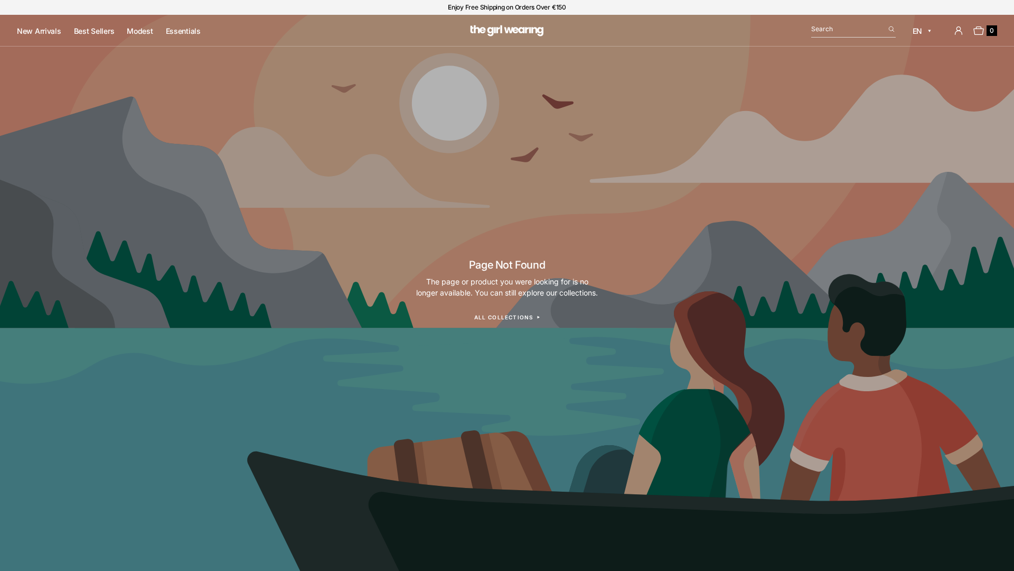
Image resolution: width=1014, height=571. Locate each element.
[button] (853, 30)
